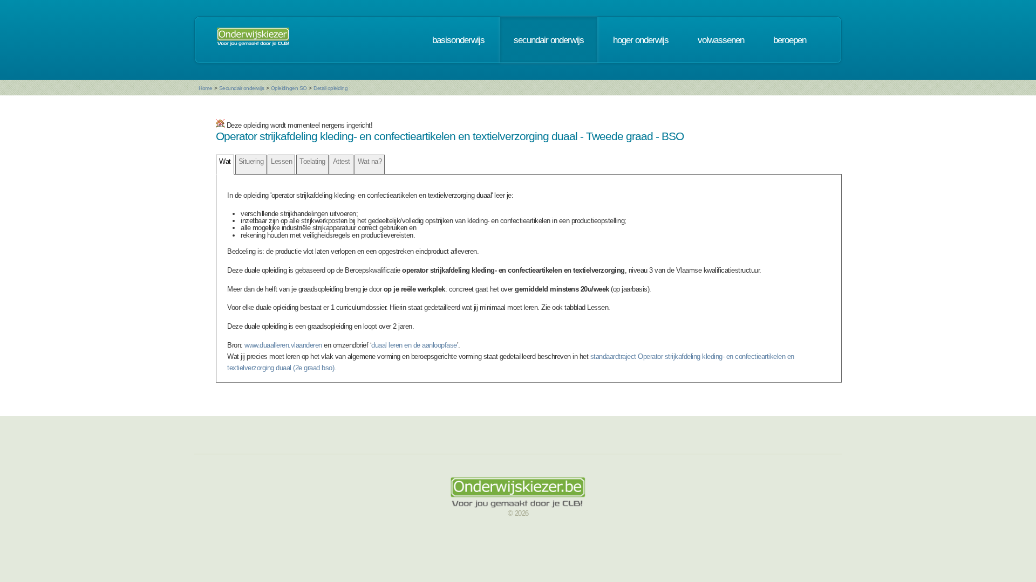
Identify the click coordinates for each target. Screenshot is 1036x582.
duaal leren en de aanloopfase (414, 345)
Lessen (281, 161)
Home (205, 88)
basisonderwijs (458, 39)
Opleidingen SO (289, 88)
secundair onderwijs (549, 39)
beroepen (789, 39)
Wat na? (370, 161)
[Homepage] (253, 40)
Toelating (312, 161)
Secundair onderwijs (241, 88)
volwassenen (721, 39)
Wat (225, 161)
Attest (341, 161)
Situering (251, 161)
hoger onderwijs (641, 39)
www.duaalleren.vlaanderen (283, 345)
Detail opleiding (330, 88)
